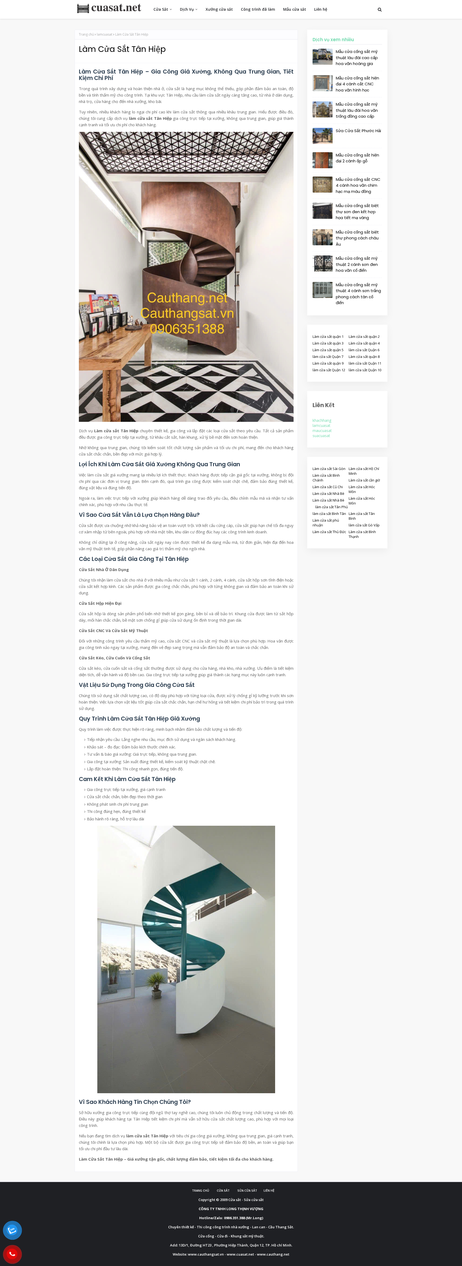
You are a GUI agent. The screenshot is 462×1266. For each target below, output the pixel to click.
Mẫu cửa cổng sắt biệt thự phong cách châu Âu (357, 238)
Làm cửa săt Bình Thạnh (362, 534)
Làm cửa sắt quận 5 (328, 349)
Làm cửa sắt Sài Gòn (329, 468)
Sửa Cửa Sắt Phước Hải (358, 130)
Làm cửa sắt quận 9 (328, 363)
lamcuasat (104, 34)
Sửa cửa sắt (247, 1190)
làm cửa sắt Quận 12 (329, 370)
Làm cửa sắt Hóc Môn (362, 489)
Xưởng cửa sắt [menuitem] (219, 9)
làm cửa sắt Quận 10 (365, 370)
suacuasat (321, 435)
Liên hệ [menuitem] (320, 9)
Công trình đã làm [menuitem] (258, 9)
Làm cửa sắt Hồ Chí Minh (364, 471)
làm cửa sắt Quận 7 (328, 356)
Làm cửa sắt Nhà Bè (328, 493)
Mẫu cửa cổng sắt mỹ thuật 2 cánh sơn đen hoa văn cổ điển (357, 264)
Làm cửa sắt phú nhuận (326, 522)
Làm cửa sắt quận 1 (328, 336)
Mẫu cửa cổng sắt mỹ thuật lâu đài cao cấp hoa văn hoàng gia (357, 57)
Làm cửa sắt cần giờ (364, 480)
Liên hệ (269, 1190)
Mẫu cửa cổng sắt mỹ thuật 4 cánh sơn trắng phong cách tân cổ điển (358, 294)
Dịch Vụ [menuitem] (187, 9)
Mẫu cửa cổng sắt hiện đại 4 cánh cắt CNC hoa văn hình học (357, 84)
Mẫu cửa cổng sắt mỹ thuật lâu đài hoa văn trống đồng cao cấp (357, 110)
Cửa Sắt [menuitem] (160, 9)
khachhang (322, 420)
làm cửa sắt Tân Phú (331, 506)
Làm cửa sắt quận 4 (364, 343)
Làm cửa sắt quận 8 (364, 356)
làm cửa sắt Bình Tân (329, 513)
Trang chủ (86, 34)
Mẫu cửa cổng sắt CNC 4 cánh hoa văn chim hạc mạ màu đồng (358, 185)
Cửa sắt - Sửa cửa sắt (246, 1199)
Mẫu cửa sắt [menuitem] (294, 9)
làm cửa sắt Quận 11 (365, 363)
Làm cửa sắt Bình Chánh (326, 478)
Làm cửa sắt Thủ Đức (329, 531)
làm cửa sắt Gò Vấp (364, 525)
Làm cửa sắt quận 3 (328, 343)
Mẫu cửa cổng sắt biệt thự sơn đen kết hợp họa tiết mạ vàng (357, 211)
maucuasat (322, 430)
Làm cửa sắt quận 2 (364, 336)
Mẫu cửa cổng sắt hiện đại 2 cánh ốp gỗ (357, 158)
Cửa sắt (223, 1190)
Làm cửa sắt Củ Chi (328, 486)
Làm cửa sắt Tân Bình (362, 516)
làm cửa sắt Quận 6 (364, 349)
